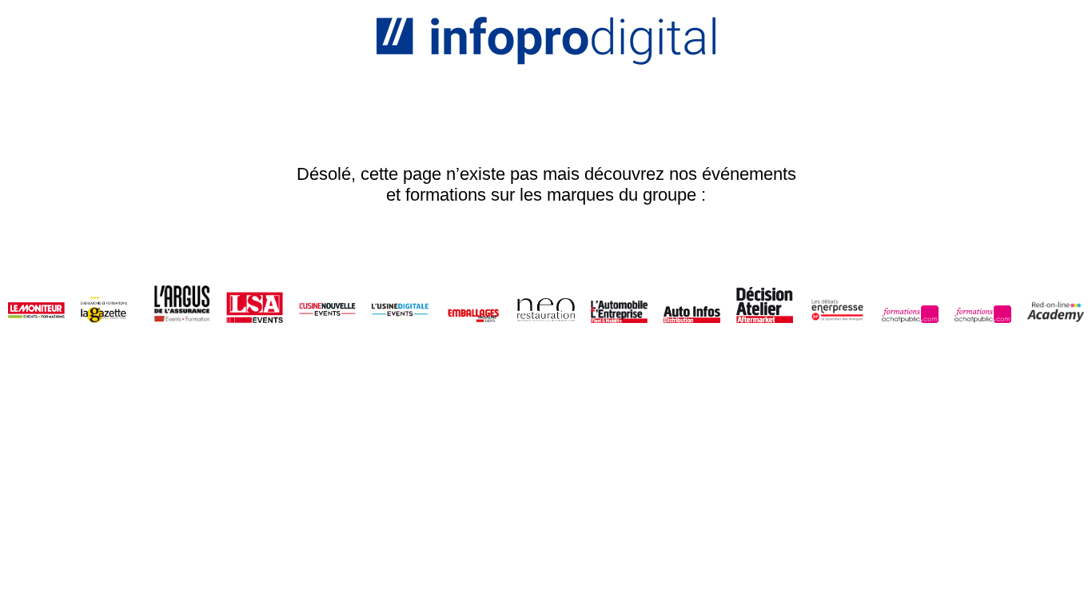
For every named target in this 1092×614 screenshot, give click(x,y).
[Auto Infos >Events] (692, 305)
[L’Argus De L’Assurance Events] (181, 305)
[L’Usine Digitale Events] (400, 305)
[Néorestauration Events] (545, 305)
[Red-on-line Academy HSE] (1055, 305)
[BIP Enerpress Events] (837, 305)
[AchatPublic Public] (910, 305)
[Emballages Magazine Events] (472, 305)
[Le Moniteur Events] (36, 305)
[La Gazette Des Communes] (109, 305)
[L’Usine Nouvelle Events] (327, 305)
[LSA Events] (254, 305)
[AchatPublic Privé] (983, 305)
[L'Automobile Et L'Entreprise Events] (619, 305)
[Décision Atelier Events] (764, 305)
